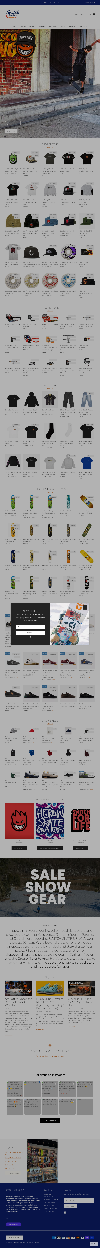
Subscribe (30, 632)
